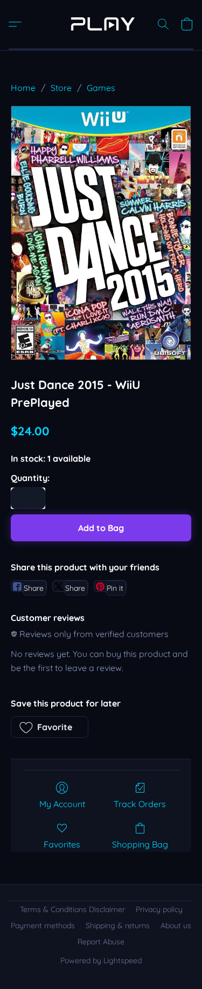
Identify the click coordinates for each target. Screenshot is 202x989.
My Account (62, 804)
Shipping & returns (118, 925)
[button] (101, 24)
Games (101, 87)
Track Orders (140, 804)
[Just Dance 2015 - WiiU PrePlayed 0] (101, 232)
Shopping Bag (140, 844)
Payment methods (43, 925)
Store (61, 87)
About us (176, 925)
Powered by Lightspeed (101, 960)
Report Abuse (101, 941)
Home (23, 87)
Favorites (62, 844)
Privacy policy (159, 909)
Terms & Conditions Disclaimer (72, 909)
